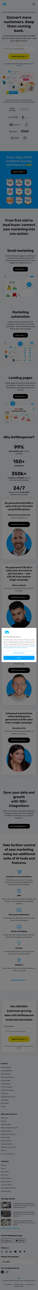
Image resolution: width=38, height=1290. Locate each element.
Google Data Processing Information (18, 647)
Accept (19, 658)
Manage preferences (19, 653)
